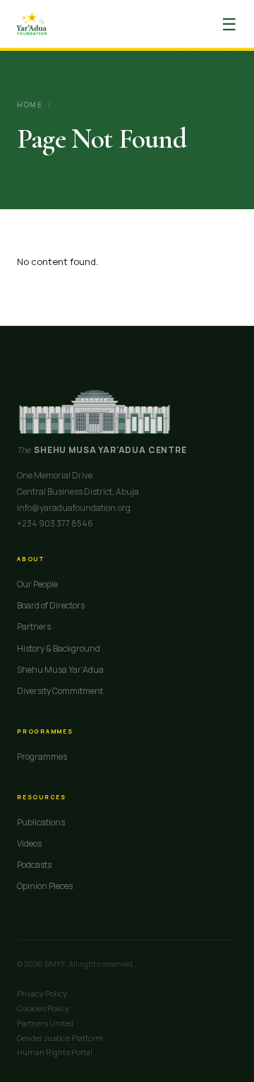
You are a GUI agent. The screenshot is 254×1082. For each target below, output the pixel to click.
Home (29, 105)
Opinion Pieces (45, 886)
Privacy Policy (42, 993)
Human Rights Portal (54, 1052)
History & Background (58, 648)
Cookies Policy (43, 1008)
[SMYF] (31, 24)
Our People (37, 584)
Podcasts (34, 865)
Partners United (45, 1023)
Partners (34, 627)
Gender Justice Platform (60, 1038)
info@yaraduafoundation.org (74, 508)
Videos (29, 843)
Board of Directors (51, 605)
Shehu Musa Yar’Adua (60, 670)
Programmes (42, 757)
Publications (41, 822)
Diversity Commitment (60, 691)
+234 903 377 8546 (55, 523)
